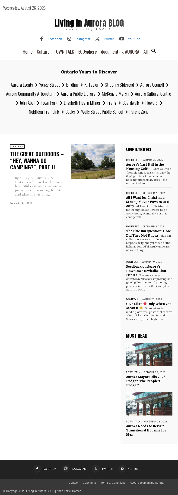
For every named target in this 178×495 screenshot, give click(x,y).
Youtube (134, 39)
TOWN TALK (132, 262)
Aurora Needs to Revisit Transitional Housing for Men (146, 430)
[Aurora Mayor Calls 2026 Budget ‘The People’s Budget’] (149, 354)
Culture (17, 146)
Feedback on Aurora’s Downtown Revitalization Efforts (146, 271)
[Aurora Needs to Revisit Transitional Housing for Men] (149, 404)
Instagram (83, 39)
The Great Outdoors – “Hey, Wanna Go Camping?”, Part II (37, 160)
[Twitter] (97, 39)
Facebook (55, 39)
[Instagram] (69, 39)
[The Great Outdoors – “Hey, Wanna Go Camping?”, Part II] (93, 161)
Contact (73, 482)
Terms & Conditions (113, 482)
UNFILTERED (132, 160)
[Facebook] (41, 39)
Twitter (109, 39)
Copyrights (89, 482)
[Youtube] (121, 39)
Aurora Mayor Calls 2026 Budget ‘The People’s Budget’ (145, 381)
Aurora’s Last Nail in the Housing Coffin (145, 167)
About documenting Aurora (147, 482)
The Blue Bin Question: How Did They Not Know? (148, 233)
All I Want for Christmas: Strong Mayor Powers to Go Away (149, 202)
